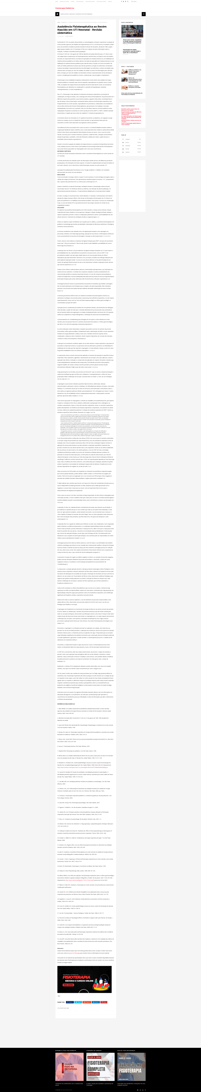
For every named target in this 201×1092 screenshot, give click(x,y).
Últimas (72, 1)
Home (56, 1)
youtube (133, 148)
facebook (133, 139)
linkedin (133, 152)
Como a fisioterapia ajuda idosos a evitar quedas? (131, 123)
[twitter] (125, 1)
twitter (133, 142)
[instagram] (127, 1)
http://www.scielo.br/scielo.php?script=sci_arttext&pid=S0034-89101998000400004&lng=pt (82, 767)
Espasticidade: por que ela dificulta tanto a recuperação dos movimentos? (131, 113)
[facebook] (121, 1)
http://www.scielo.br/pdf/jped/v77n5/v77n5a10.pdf (80, 880)
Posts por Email (80, 1)
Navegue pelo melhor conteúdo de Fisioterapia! (76, 14)
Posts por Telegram (101, 1)
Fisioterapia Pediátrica (64, 8)
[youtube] (123, 1)
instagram (133, 145)
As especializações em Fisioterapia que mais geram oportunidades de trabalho (131, 117)
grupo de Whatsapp (74, 953)
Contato (110, 1)
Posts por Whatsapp (90, 1)
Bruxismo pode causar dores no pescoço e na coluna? (130, 109)
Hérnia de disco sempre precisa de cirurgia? (131, 121)
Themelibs (70, 1090)
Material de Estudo (64, 1)
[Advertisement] (85, 1031)
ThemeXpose (63, 1090)
